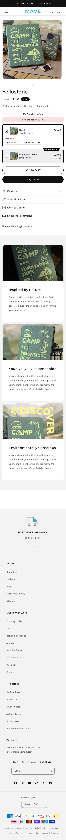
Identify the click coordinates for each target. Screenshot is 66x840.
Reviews (10, 579)
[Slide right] (40, 85)
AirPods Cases (13, 714)
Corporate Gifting (15, 593)
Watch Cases (12, 721)
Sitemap (10, 601)
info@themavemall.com (19, 752)
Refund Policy (13, 657)
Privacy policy (56, 828)
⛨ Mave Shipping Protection (17, 226)
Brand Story (12, 572)
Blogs (9, 586)
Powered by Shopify (24, 828)
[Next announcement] (60, 3)
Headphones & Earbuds (18, 728)
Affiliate (10, 643)
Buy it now (33, 179)
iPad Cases (11, 699)
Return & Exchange (16, 635)
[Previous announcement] (5, 3)
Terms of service (16, 833)
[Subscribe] (50, 771)
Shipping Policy (14, 650)
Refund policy (41, 828)
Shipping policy (32, 833)
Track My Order (14, 621)
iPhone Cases (13, 706)
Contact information (50, 833)
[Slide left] (25, 85)
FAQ (8, 628)
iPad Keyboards (14, 692)
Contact (10, 672)
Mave (13, 828)
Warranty (11, 665)
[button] (6, 11)
